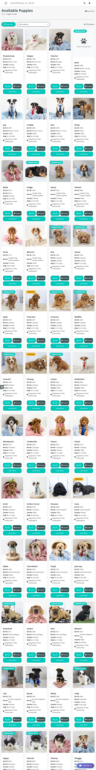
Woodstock (8, 441)
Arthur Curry (33, 504)
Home (3, 14)
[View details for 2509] (36, 425)
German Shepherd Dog (83, 626)
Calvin (54, 379)
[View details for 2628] (12, 363)
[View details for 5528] (60, 677)
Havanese (79, 691)
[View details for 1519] (12, 236)
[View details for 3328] (36, 487)
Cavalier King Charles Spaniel (39, 185)
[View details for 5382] (12, 677)
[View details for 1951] (60, 550)
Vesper (30, 56)
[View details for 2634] (83, 236)
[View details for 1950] (36, 550)
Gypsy (6, 758)
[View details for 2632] (12, 300)
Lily (4, 693)
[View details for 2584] (36, 612)
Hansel (77, 187)
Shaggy (77, 758)
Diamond (7, 628)
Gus (52, 125)
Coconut (55, 317)
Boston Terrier (80, 60)
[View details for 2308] (60, 108)
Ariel (5, 504)
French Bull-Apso (10, 564)
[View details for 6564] (12, 742)
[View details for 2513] (12, 425)
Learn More (12, 92)
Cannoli (7, 379)
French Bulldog (9, 626)
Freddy (30, 125)
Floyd (53, 566)
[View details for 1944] (83, 550)
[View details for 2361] (60, 39)
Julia (76, 62)
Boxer (77, 122)
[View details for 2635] (60, 236)
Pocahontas (9, 56)
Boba (5, 187)
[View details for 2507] (60, 425)
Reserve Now (80, 31)
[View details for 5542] (83, 612)
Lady (76, 693)
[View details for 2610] (36, 171)
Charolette (32, 566)
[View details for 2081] (12, 108)
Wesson (78, 628)
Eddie (5, 566)
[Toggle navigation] (6, 3)
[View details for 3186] (83, 108)
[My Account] (89, 3)
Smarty (54, 758)
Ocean (30, 628)
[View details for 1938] (12, 550)
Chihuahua (79, 376)
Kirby (77, 125)
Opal (5, 317)
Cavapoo (55, 249)
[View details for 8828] (83, 171)
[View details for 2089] (36, 108)
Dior (53, 628)
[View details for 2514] (83, 425)
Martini (30, 252)
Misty (53, 693)
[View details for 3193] (12, 171)
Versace (54, 504)
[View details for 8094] (83, 363)
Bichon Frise (8, 53)
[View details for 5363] (36, 677)
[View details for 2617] (60, 612)
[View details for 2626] (60, 363)
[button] (85, 3)
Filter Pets (9, 24)
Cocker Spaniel (57, 501)
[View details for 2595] (60, 171)
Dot (52, 252)
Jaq (4, 125)
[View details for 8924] (12, 39)
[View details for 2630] (60, 300)
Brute (29, 693)
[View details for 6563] (36, 742)
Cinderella (32, 441)
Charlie (54, 56)
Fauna (54, 441)
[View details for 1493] (36, 236)
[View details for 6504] (60, 742)
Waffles (78, 317)
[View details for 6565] (83, 677)
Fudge (30, 187)
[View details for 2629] (83, 300)
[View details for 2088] (60, 487)
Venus (77, 252)
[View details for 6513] (83, 742)
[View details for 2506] (12, 487)
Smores (30, 758)
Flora (5, 252)
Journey (78, 566)
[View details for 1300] (36, 39)
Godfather (79, 379)
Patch (77, 441)
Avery (53, 187)
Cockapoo (7, 439)
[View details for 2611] (12, 612)
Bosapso (55, 53)
